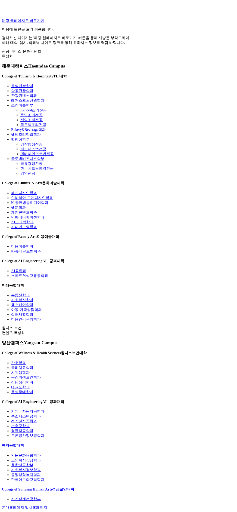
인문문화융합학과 (26, 455)
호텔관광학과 (22, 86)
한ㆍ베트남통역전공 (37, 168)
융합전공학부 (22, 465)
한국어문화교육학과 (27, 479)
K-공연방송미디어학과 (29, 203)
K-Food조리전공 (33, 110)
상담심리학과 (22, 382)
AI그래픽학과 (22, 222)
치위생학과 (20, 372)
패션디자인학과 (24, 193)
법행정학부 (20, 139)
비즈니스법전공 (33, 149)
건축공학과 (20, 426)
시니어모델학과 (24, 227)
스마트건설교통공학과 (29, 276)
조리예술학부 (22, 105)
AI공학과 (18, 271)
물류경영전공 (31, 164)
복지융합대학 (13, 445)
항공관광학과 (22, 91)
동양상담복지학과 (26, 475)
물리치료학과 (22, 368)
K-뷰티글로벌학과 (26, 251)
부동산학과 (20, 295)
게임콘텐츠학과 (24, 212)
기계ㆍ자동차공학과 (27, 411)
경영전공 (27, 173)
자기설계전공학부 (26, 499)
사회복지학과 (22, 300)
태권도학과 (20, 387)
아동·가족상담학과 (26, 310)
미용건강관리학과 (26, 319)
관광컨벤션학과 (24, 96)
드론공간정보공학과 (27, 436)
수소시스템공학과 (26, 416)
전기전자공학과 (24, 421)
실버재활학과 (22, 314)
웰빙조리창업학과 (26, 134)
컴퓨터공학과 (22, 431)
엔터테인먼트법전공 (37, 154)
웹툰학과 (18, 207)
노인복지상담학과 (26, 460)
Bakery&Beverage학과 (28, 130)
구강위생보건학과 (26, 377)
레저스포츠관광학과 (27, 100)
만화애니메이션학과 (27, 217)
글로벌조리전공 (33, 125)
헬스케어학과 (22, 305)
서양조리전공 (31, 120)
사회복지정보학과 (26, 470)
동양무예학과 (22, 392)
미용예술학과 (22, 246)
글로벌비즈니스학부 (27, 159)
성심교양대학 (38, 489)
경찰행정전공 (31, 144)
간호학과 (18, 363)
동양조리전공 (31, 115)
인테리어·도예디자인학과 (32, 198)
